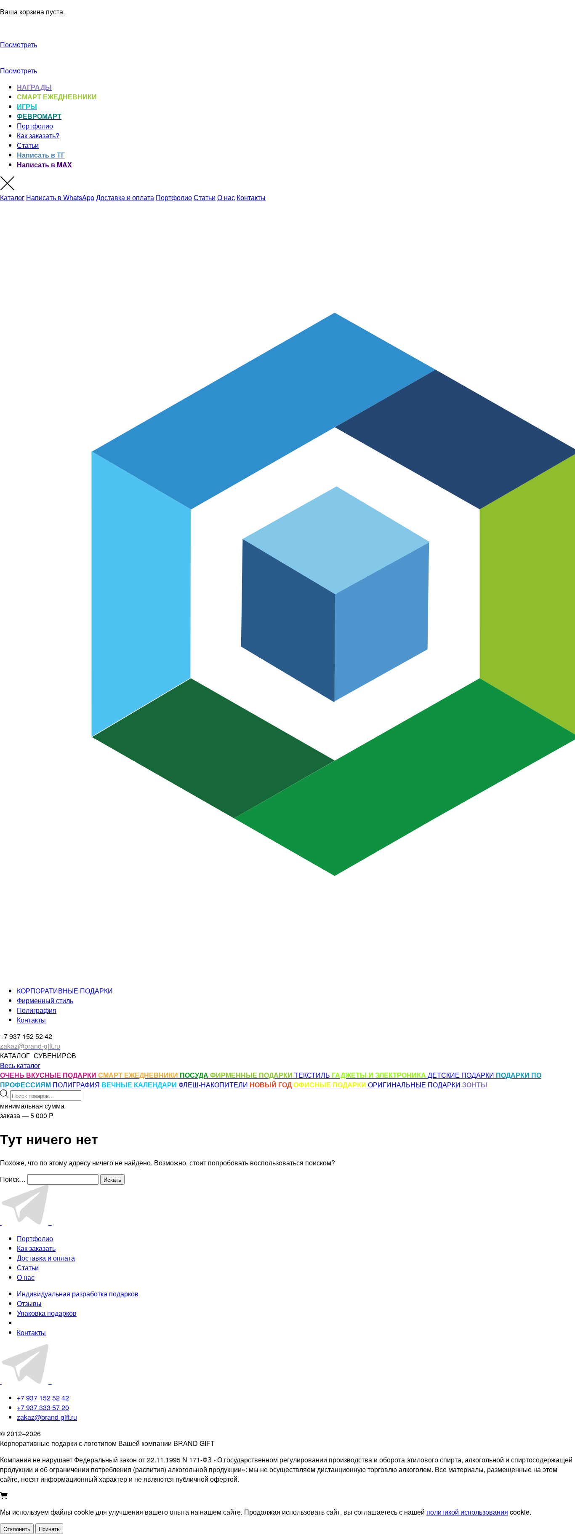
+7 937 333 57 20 (43, 1407)
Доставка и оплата (125, 197)
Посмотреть (18, 44)
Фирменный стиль (45, 1000)
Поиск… (13, 1179)
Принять (49, 1529)
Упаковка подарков (47, 1313)
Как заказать (36, 1248)
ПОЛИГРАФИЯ (77, 1085)
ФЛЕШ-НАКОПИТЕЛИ (214, 1085)
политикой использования (467, 1512)
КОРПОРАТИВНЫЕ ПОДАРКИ (65, 991)
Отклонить (16, 1529)
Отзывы (29, 1303)
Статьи (28, 145)
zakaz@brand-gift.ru (47, 1417)
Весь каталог (20, 1065)
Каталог (12, 197)
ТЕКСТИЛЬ (313, 1075)
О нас (226, 197)
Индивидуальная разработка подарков (77, 1293)
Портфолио (35, 126)
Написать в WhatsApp (60, 197)
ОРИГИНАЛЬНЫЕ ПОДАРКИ (415, 1085)
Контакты (251, 197)
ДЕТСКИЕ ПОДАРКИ (462, 1075)
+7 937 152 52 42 (43, 1398)
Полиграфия (36, 1010)
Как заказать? (38, 135)
